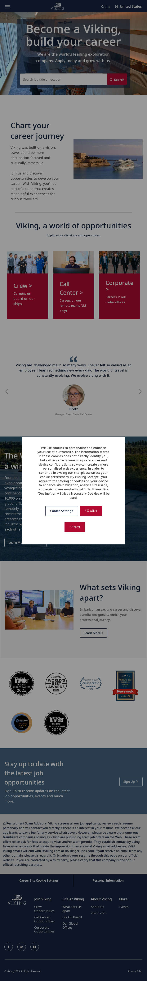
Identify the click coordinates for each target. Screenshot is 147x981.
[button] (61, 511)
